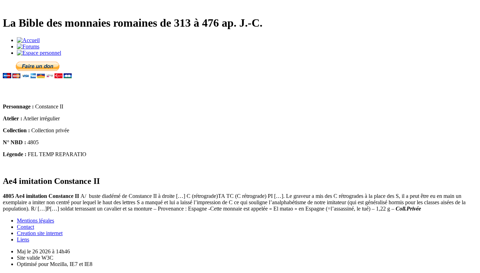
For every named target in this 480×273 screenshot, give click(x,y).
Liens (23, 239)
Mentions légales (35, 221)
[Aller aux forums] (28, 46)
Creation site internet (40, 233)
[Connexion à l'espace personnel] (39, 53)
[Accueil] (28, 40)
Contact (25, 227)
